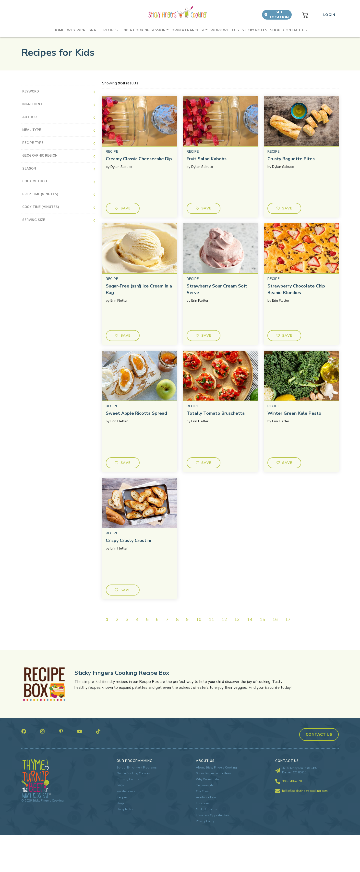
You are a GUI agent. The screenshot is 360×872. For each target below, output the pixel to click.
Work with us (224, 30)
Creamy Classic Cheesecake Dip (139, 159)
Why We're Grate (207, 779)
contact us (319, 734)
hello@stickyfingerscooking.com (305, 791)
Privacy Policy (205, 821)
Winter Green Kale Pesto (294, 413)
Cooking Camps (128, 779)
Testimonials (205, 785)
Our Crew (202, 791)
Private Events (126, 791)
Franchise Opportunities (212, 815)
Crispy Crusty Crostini (128, 540)
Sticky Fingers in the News (213, 773)
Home (58, 30)
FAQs (120, 785)
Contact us (295, 30)
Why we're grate (83, 30)
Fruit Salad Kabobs (207, 159)
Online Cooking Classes (133, 773)
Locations (203, 803)
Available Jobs (206, 797)
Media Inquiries (206, 809)
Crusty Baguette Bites (291, 159)
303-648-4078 (292, 781)
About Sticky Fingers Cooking (216, 767)
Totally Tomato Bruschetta (216, 413)
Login (329, 14)
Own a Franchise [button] (188, 30)
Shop (275, 30)
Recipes (110, 30)
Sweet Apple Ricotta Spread (136, 413)
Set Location (279, 15)
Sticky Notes (254, 30)
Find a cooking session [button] (143, 30)
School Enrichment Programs (137, 767)
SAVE (125, 208)
